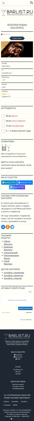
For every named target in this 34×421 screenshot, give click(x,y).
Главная (6, 401)
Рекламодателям (18, 388)
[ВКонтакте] (3, 227)
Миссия (18, 372)
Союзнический (11, 252)
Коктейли (15, 401)
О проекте (7, 405)
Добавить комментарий (25, 308)
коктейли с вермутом (13, 275)
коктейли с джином (13, 278)
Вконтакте (18, 357)
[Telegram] (12, 227)
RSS (16, 405)
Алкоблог (24, 401)
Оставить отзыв (18, 386)
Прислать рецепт (18, 384)
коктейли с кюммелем (14, 272)
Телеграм (18, 355)
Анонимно (29, 312)
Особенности (18, 370)
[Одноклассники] (8, 227)
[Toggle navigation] (3, 3)
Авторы (18, 374)
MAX (18, 359)
